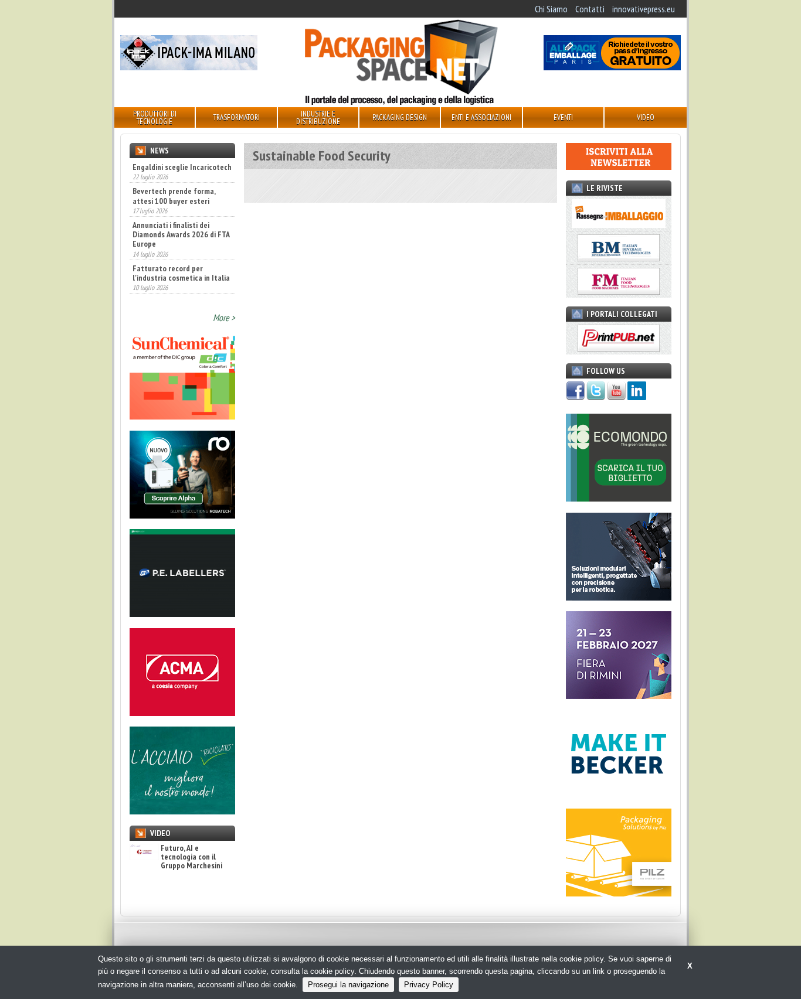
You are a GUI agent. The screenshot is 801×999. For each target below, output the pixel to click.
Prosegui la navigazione (348, 984)
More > (224, 317)
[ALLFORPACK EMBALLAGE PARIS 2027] (612, 67)
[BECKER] (618, 794)
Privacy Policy (428, 984)
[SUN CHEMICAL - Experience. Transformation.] (182, 416)
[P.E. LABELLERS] (182, 613)
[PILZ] (618, 893)
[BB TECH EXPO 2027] (618, 695)
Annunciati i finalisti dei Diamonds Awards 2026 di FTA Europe (181, 210)
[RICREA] (182, 811)
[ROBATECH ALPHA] (182, 515)
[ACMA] (182, 712)
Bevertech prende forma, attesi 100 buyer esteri (174, 171)
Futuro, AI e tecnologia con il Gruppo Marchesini (191, 857)
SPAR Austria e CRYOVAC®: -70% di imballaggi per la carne (175, 286)
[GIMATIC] (618, 597)
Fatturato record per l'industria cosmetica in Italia (181, 247)
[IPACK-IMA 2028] (188, 67)
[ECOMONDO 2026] (618, 498)
